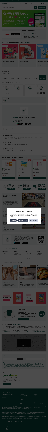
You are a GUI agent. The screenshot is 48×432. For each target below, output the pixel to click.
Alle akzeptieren (13, 220)
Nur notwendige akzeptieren (23, 220)
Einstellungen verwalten (33, 220)
